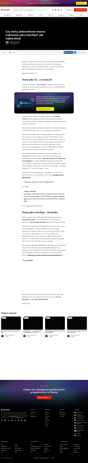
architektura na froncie (35, 446)
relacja (75, 450)
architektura (3, 446)
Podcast (47, 424)
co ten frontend (47, 446)
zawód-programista (64, 448)
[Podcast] (22, 420)
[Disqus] (44, 360)
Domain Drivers (80, 420)
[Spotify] (25, 420)
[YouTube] (55, 10)
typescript (46, 450)
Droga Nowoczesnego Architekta (81, 423)
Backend (4, 52)
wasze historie (77, 448)
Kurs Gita (79, 435)
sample (16, 446)
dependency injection (6, 448)
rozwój (61, 446)
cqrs (2, 452)
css (31, 452)
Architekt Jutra (80, 412)
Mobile (46, 418)
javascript (46, 444)
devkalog (76, 452)
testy (14, 52)
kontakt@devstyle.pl (13, 416)
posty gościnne (77, 446)
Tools (46, 426)
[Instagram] (52, 10)
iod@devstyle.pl (20, 417)
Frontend (47, 416)
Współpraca (33, 416)
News (46, 422)
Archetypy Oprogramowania (80, 415)
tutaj (25, 199)
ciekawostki (3, 450)
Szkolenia (69, 10)
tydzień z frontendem (35, 448)
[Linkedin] (18, 420)
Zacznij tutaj (33, 412)
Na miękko (47, 420)
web (16, 452)
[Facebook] (58, 10)
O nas (31, 414)
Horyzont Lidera (80, 425)
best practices (18, 450)
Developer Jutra (80, 418)
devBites (78, 433)
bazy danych (18, 448)
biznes (61, 452)
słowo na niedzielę (64, 444)
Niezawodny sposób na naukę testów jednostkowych (44, 255)
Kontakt (52, 458)
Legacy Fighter (80, 428)
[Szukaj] (14, 10)
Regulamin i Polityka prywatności (41, 458)
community (76, 444)
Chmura (47, 414)
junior (61, 450)
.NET (2, 444)
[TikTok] (8, 420)
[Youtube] (5, 420)
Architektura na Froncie (80, 430)
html (45, 452)
